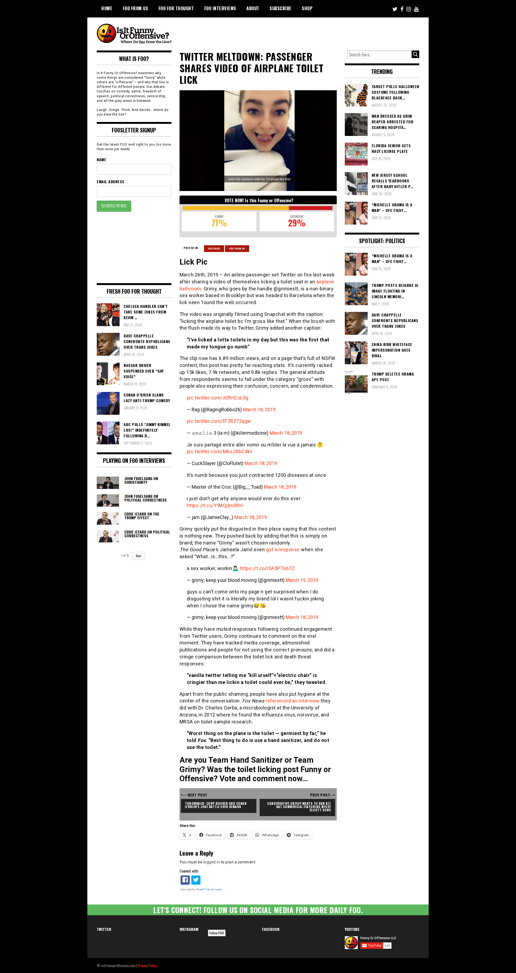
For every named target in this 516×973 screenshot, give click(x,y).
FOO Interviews (220, 8)
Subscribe (281, 8)
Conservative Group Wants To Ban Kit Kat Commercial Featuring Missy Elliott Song (299, 806)
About (252, 8)
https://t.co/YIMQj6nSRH (215, 505)
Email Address (110, 181)
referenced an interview (293, 701)
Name (101, 159)
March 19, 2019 (302, 580)
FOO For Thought (176, 8)
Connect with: (189, 871)
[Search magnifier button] (415, 54)
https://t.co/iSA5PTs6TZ (267, 568)
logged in (211, 862)
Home (106, 8)
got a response (283, 549)
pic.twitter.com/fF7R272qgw (219, 421)
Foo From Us (237, 248)
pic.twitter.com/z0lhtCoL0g (218, 398)
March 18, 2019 (259, 409)
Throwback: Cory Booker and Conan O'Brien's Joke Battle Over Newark (216, 805)
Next (138, 556)
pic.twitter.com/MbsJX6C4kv (220, 451)
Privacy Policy (147, 965)
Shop (307, 8)
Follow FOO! (216, 933)
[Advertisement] (319, 32)
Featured (214, 248)
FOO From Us (135, 8)
